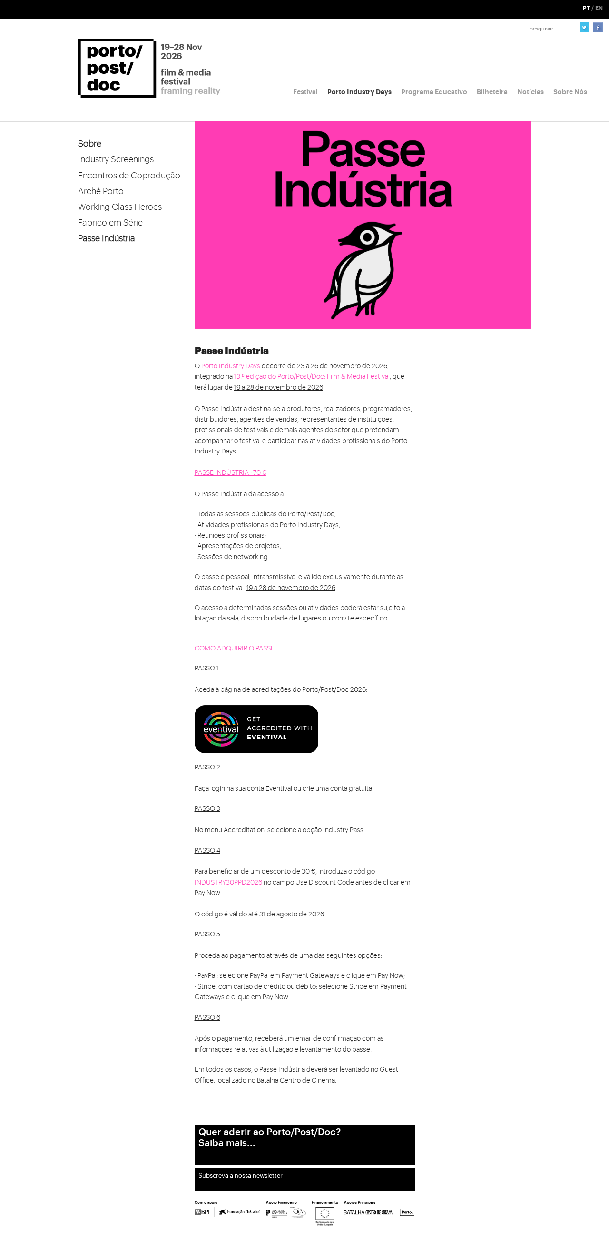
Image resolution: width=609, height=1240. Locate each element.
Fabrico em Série (110, 222)
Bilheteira (492, 92)
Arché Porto (101, 191)
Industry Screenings (116, 159)
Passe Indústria (106, 238)
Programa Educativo (434, 92)
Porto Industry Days (359, 92)
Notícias (530, 92)
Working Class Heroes (120, 207)
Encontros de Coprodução (129, 175)
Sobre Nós (570, 92)
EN (599, 8)
